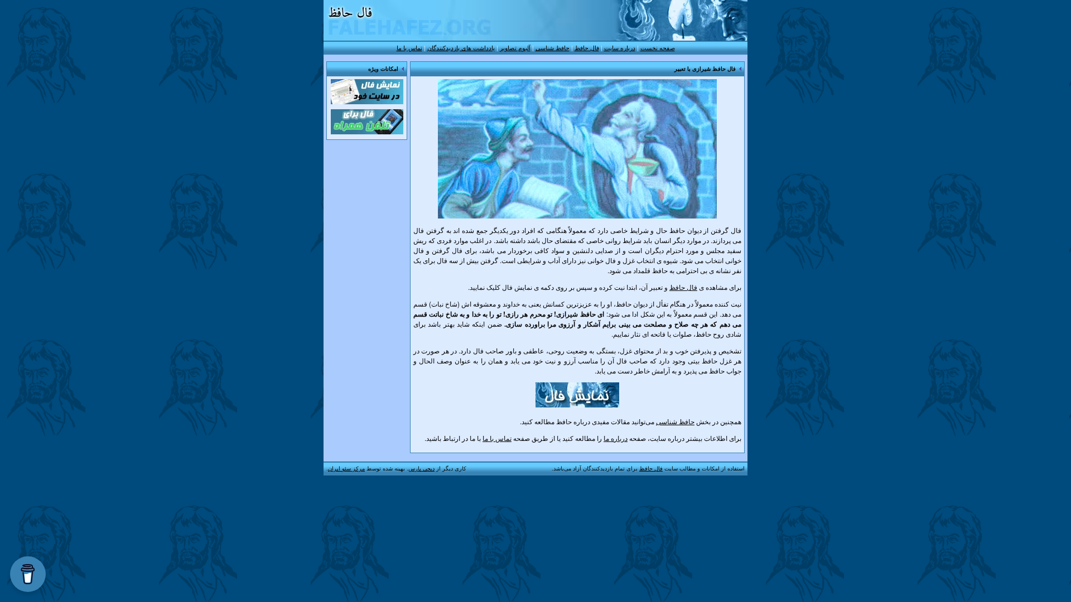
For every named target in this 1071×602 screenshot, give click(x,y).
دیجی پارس (421, 468)
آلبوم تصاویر (515, 47)
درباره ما (616, 438)
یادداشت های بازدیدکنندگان (461, 47)
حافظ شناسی (553, 47)
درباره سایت (619, 47)
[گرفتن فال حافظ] (577, 404)
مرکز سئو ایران (346, 468)
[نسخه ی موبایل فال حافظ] (367, 131)
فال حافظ (587, 47)
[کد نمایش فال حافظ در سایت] (367, 104)
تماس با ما (409, 47)
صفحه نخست (657, 47)
